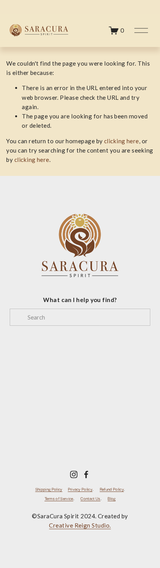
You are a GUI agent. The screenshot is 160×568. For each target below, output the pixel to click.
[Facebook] (86, 474)
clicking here (121, 140)
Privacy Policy (80, 489)
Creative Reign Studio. (80, 525)
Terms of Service (59, 499)
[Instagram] (74, 474)
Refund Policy (112, 489)
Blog (111, 499)
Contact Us (90, 499)
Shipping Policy (49, 489)
